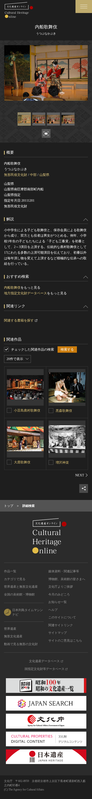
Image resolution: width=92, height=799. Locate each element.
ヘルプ (53, 610)
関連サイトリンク (60, 625)
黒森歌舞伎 (64, 411)
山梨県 (44, 175)
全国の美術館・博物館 (19, 594)
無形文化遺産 (13, 636)
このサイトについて (62, 617)
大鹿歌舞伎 (22, 462)
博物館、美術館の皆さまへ (66, 579)
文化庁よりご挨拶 (60, 586)
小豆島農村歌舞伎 (27, 410)
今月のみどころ (59, 594)
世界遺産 (10, 628)
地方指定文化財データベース (25, 293)
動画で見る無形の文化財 (21, 644)
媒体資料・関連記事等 (63, 571)
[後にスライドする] (81, 475)
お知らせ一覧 (57, 602)
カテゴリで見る (14, 579)
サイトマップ (57, 632)
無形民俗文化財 (15, 175)
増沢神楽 (62, 462)
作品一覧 (10, 571)
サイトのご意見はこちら (65, 640)
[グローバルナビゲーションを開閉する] (83, 6)
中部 (33, 175)
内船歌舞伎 (12, 287)
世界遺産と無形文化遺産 (21, 586)
